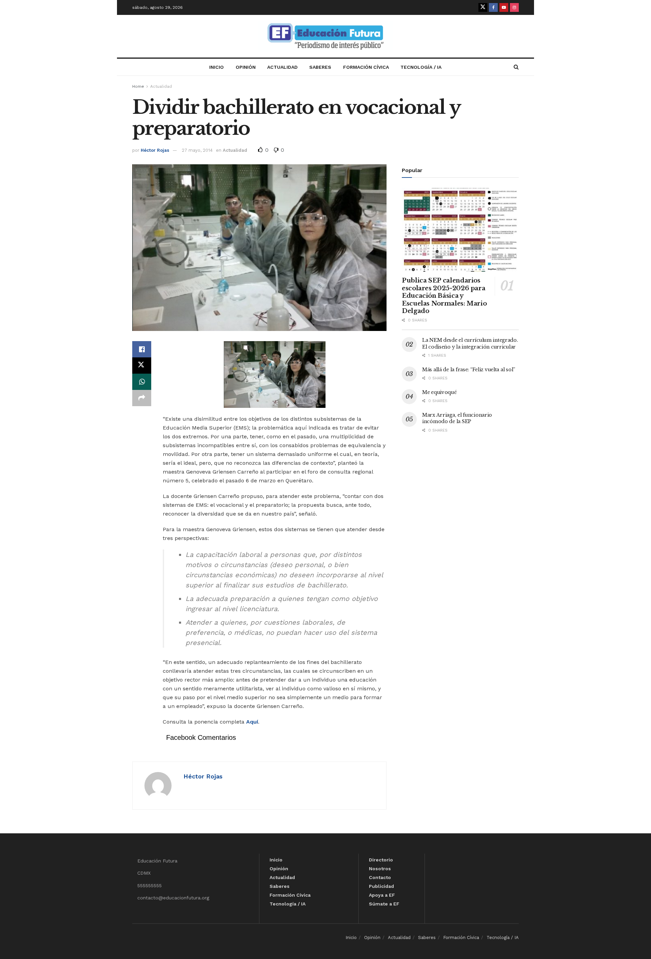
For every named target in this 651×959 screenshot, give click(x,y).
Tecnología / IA (420, 67)
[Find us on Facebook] (493, 7)
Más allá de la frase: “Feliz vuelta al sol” (468, 370)
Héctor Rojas (155, 150)
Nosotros (380, 868)
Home (138, 86)
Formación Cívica (366, 67)
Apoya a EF (382, 895)
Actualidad (282, 67)
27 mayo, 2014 (197, 150)
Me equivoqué (439, 392)
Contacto (380, 877)
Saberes (320, 67)
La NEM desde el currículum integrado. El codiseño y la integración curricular (470, 343)
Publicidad (381, 886)
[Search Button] (516, 67)
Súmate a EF (384, 903)
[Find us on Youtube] (503, 7)
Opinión (246, 67)
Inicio (216, 67)
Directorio (381, 859)
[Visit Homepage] (325, 36)
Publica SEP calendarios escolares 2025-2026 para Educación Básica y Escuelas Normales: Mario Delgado (444, 296)
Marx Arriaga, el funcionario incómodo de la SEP (457, 418)
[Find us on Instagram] (514, 7)
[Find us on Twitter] (482, 7)
